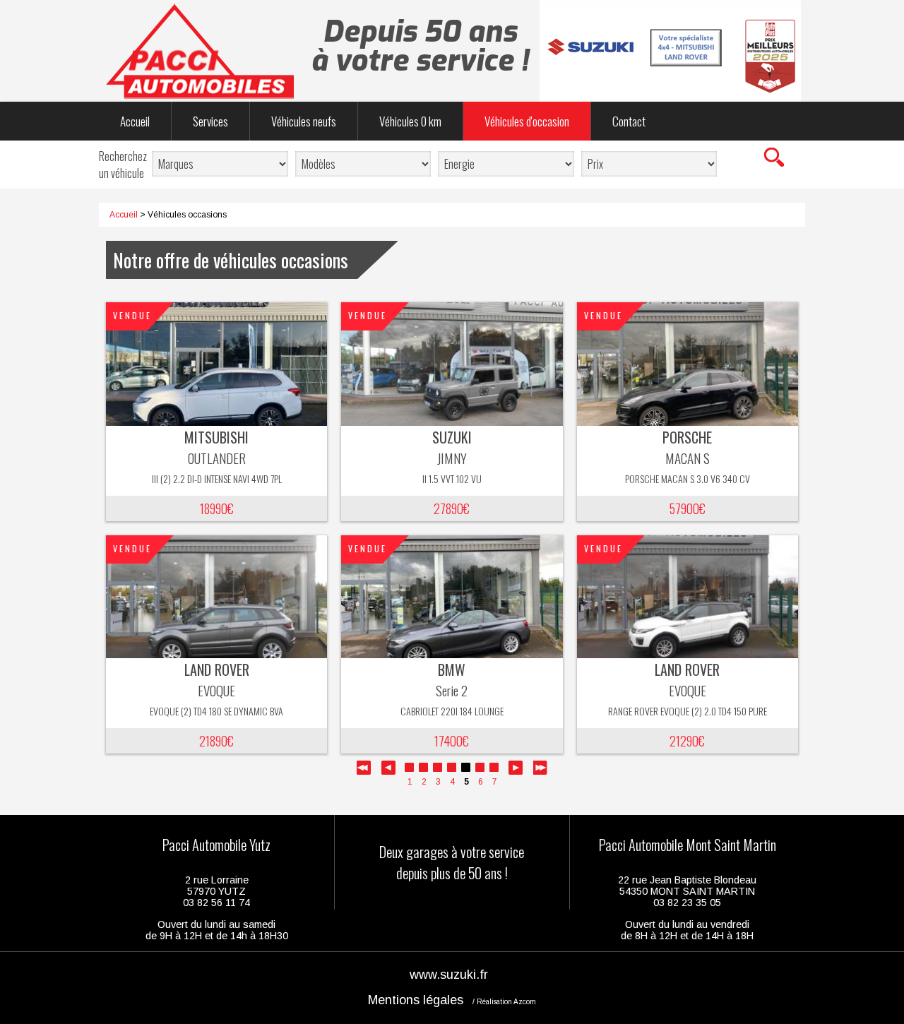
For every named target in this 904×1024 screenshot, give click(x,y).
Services (210, 121)
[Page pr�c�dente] (388, 772)
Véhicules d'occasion (526, 121)
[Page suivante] (516, 772)
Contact (629, 121)
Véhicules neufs (303, 121)
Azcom (524, 1002)
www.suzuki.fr (449, 975)
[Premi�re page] (364, 772)
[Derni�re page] (540, 772)
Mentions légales (415, 1000)
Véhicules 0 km (410, 121)
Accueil (135, 121)
